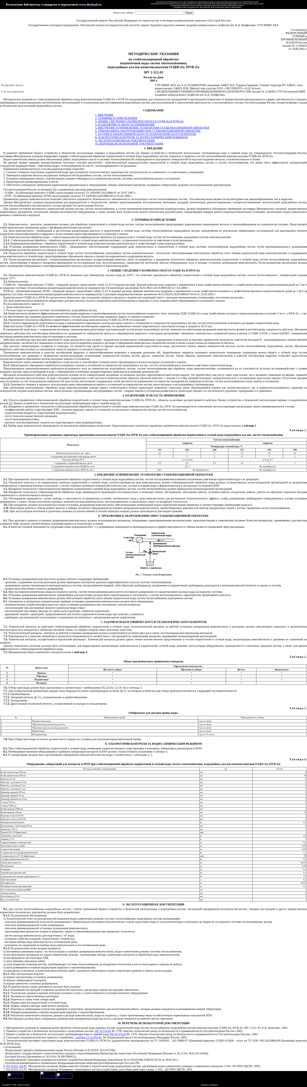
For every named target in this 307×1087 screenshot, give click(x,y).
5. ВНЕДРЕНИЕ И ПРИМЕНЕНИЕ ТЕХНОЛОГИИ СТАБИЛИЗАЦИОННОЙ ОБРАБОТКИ (152, 127)
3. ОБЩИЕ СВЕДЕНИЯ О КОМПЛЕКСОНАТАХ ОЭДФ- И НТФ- (139, 121)
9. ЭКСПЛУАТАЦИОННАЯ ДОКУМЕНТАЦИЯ (125, 140)
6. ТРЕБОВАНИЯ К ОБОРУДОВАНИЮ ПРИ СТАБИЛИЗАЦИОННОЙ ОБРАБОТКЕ (148, 130)
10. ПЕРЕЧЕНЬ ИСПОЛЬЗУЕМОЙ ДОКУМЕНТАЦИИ (129, 143)
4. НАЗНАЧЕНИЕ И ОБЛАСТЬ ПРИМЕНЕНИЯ (125, 124)
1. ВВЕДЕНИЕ (104, 114)
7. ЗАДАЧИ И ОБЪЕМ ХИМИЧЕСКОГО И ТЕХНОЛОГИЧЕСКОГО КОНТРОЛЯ (145, 134)
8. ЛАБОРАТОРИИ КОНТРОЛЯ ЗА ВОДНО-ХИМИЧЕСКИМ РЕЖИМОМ (141, 137)
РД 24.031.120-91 (16, 1066)
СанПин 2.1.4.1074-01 (88, 1037)
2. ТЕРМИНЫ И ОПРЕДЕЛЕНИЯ (116, 118)
